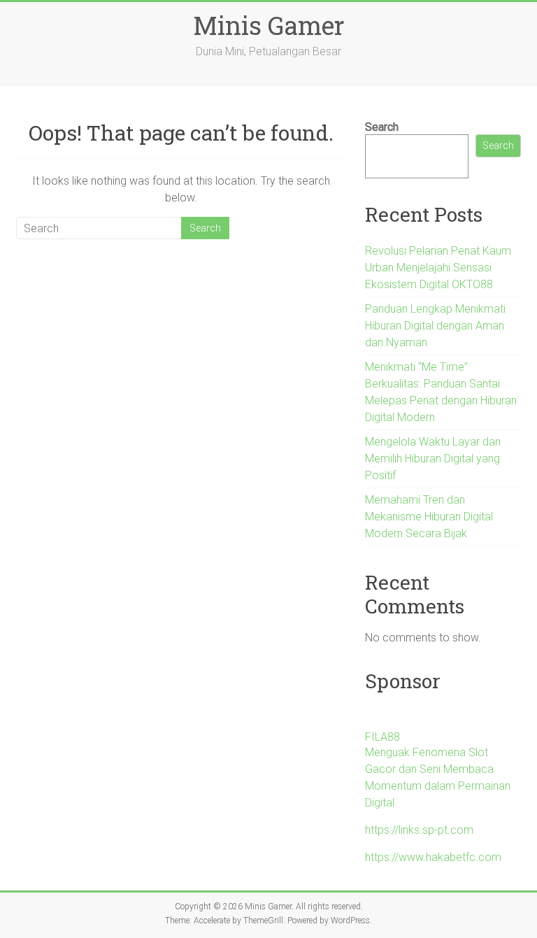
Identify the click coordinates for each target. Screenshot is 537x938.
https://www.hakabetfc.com (433, 857)
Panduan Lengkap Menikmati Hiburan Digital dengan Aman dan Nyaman (435, 325)
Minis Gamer (269, 25)
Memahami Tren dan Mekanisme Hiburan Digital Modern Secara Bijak (429, 516)
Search (382, 127)
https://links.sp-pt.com (419, 830)
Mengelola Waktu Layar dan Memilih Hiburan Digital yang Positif (433, 458)
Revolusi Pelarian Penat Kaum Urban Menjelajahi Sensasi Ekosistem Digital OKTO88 (438, 267)
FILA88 (382, 737)
